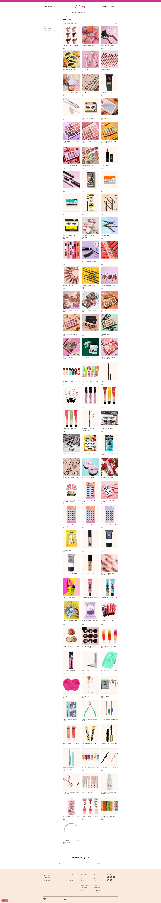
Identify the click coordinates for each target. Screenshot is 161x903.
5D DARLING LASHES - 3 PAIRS (88, 453)
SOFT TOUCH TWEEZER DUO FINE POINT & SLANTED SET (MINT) (70, 768)
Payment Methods (85, 877)
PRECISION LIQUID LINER (68, 190)
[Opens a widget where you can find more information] (4, 900)
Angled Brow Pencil (87, 92)
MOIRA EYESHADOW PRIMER (69, 117)
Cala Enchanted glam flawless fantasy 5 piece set (108, 695)
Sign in (103, 6)
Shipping (83, 878)
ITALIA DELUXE (97, 890)
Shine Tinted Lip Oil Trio (87, 406)
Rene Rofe (96, 892)
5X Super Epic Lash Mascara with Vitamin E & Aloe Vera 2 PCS (109, 744)
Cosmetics (80, 12)
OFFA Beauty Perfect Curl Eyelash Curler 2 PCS (71, 793)
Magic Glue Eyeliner (86, 213)
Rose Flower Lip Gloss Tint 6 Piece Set (90, 382)
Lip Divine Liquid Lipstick (68, 285)
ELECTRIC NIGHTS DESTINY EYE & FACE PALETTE (71, 142)
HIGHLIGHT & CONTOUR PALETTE (89, 333)
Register (107, 6)
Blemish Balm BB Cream (106, 92)
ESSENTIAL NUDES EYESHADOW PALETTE (69, 358)
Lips (45, 25)
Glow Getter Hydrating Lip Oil (108, 285)
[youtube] (108, 880)
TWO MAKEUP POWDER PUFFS (88, 477)
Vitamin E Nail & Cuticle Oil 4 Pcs (71, 406)
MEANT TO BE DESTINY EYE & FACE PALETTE (89, 142)
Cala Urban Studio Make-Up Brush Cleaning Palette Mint (109, 671)
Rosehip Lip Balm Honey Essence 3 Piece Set (71, 647)
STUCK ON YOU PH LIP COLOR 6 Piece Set (71, 46)
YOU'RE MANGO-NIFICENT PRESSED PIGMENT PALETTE (108, 142)
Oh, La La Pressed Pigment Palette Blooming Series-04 (109, 358)
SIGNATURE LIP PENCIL (105, 69)
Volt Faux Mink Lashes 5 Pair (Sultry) (107, 501)
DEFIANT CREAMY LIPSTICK (106, 165)
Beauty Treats (97, 887)
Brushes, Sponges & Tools (49, 30)
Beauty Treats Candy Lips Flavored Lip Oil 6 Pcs (90, 768)
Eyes (45, 23)
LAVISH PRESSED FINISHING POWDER (70, 477)
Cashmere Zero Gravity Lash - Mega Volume (70, 236)
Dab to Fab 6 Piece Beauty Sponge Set (71, 817)
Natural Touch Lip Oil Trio (107, 406)
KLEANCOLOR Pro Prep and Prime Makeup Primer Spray (108, 793)
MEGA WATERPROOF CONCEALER (89, 549)
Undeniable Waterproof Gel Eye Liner (89, 286)
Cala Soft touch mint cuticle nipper (89, 720)
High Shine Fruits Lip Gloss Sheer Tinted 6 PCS (71, 744)
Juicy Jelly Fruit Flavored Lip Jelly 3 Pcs (109, 647)
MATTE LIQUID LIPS (67, 260)
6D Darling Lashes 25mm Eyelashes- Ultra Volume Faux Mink (90, 117)
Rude (95, 882)
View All (95, 894)
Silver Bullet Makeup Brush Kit (70, 620)
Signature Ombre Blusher (88, 45)
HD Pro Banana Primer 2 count (89, 743)
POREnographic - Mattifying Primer (90, 597)
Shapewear (74, 12)
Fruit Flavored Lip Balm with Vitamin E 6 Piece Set (108, 817)
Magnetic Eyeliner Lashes (107, 428)
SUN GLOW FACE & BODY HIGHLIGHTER (71, 310)
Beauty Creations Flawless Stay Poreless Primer (71, 841)
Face (45, 21)
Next (116, 23)
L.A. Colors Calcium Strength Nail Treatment (109, 454)
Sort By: (65, 23)
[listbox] (71, 23)
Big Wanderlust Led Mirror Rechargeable (107, 117)
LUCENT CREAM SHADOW (87, 165)
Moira (95, 878)
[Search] (44, 6)
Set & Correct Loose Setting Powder (70, 93)
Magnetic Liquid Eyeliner (88, 190)
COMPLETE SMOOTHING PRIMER (70, 573)
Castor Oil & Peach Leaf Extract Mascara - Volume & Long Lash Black (90, 261)
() (117, 6)
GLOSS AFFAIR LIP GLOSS (87, 69)
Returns (83, 880)
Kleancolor (96, 889)
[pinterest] (114, 877)
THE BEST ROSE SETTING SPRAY (108, 477)
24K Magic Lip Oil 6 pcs (87, 792)
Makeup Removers (48, 28)
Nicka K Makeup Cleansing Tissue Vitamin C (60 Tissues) (70, 549)
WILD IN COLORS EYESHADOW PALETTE (90, 357)
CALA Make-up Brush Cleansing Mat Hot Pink (71, 695)
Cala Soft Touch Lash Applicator (109, 768)
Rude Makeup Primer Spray (69, 597)
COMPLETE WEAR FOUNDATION (88, 573)
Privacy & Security (85, 885)
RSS (82, 889)
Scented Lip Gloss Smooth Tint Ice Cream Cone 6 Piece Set (71, 501)
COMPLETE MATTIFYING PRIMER (107, 549)
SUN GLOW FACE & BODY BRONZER (89, 310)
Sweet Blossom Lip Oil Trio (69, 428)
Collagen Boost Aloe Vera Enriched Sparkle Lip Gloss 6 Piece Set (109, 622)
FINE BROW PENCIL (105, 213)
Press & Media (84, 883)
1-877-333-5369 (47, 883)
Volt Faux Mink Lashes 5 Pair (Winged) (88, 501)
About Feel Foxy (84, 882)
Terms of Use (84, 887)
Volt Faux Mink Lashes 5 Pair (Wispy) (109, 524)
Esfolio (95, 883)
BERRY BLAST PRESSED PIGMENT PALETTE (70, 166)
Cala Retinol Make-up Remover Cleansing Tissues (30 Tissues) (89, 621)
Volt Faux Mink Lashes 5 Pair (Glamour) (69, 525)
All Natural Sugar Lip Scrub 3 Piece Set (90, 817)
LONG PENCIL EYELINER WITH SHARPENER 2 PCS (88, 429)
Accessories (86, 12)
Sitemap (83, 890)
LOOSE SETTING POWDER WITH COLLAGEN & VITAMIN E (89, 647)
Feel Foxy (96, 877)
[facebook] (108, 877)
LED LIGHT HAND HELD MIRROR (107, 45)
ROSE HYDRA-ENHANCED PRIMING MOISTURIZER (89, 236)
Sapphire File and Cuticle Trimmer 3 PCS (109, 720)
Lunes (95, 885)
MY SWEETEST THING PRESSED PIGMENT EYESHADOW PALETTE (70, 333)
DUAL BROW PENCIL (105, 235)
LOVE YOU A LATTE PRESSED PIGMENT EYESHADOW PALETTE (109, 333)
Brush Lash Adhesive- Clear (69, 213)
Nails (45, 26)
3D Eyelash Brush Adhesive (107, 190)
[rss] (111, 880)
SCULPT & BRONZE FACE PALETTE (108, 310)
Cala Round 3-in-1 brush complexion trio (88, 695)
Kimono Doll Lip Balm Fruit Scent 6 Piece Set (71, 382)
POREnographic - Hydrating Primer (109, 597)
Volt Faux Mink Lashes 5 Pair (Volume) (88, 525)
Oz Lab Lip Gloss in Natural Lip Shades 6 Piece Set (108, 574)
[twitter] (111, 877)
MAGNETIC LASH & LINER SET (69, 453)
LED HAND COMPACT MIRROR (69, 69)
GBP (112, 6)
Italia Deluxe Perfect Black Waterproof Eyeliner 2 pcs (88, 671)
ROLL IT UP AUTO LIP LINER (106, 381)
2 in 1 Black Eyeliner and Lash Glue (71, 670)
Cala (95, 880)
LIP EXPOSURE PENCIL (105, 260)
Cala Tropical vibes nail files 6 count (70, 720)
